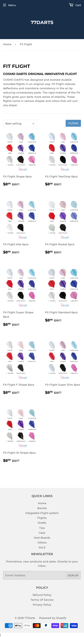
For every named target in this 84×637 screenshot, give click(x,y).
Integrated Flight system (42, 513)
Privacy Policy (42, 604)
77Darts (42, 22)
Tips (42, 527)
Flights (42, 517)
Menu (12, 5)
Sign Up (73, 575)
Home (7, 44)
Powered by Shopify (52, 617)
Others (42, 542)
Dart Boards (42, 537)
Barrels (42, 508)
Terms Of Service (42, 599)
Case (42, 532)
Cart (78, 5)
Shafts (42, 522)
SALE (42, 547)
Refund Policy (42, 594)
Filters (73, 123)
